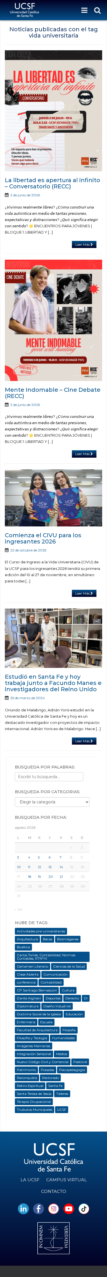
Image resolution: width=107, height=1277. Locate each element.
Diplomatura (28, 1006)
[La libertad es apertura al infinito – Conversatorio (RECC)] (53, 110)
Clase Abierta (28, 974)
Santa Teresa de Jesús (34, 1093)
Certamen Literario (32, 966)
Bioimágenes (67, 939)
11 (29, 867)
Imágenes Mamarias (33, 1046)
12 (39, 867)
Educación (74, 1014)
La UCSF (30, 1179)
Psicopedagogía (72, 1070)
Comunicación (55, 974)
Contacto (53, 1191)
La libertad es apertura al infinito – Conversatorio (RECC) (52, 183)
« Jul (18, 909)
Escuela (46, 1022)
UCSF (61, 1109)
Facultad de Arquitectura (37, 1030)
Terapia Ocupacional (34, 1101)
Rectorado (50, 1078)
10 (19, 867)
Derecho (72, 998)
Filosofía (69, 1030)
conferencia (26, 982)
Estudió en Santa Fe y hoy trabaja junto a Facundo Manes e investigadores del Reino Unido (53, 683)
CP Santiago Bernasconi (37, 990)
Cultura (68, 990)
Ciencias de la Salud (69, 966)
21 (61, 876)
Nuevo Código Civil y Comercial (42, 1062)
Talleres (62, 1093)
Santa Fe (55, 1086)
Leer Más (82, 244)
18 (29, 876)
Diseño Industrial (57, 1006)
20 (51, 876)
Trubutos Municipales (34, 1109)
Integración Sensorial (34, 1054)
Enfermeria (26, 1022)
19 (39, 876)
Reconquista (27, 1078)
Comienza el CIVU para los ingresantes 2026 (43, 538)
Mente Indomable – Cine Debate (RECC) (52, 392)
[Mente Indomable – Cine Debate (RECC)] (53, 320)
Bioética (23, 947)
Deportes (53, 998)
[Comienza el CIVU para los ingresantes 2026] (53, 498)
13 (50, 867)
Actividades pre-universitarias (41, 931)
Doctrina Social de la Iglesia (39, 1014)
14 (61, 867)
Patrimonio (26, 1070)
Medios (61, 1054)
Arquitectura (27, 939)
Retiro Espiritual (30, 1086)
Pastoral (80, 1062)
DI (86, 998)
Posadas (47, 1070)
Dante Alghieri (29, 998)
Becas (47, 939)
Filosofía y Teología (32, 1038)
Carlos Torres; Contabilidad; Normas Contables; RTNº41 (46, 957)
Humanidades (63, 1038)
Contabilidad (51, 982)
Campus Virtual (66, 1179)
